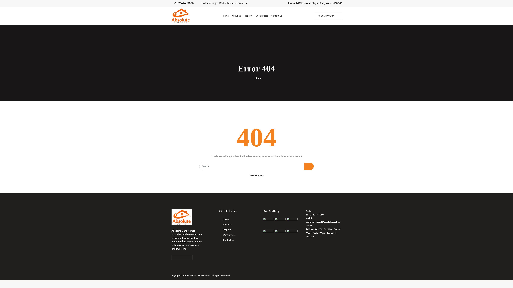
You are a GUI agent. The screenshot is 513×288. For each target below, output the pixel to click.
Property (248, 15)
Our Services (262, 15)
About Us (236, 15)
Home (226, 15)
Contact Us (276, 15)
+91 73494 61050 (184, 3)
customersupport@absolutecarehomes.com (224, 3)
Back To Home (257, 175)
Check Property (326, 16)
